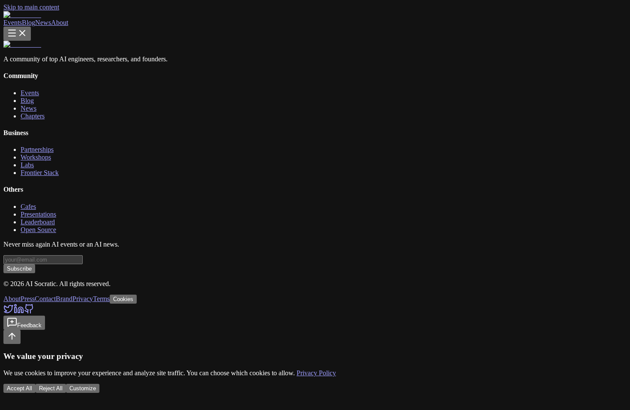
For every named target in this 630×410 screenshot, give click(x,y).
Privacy (82, 298)
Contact (45, 298)
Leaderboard (38, 222)
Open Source (38, 229)
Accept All (19, 388)
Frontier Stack (40, 172)
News (43, 22)
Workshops (36, 157)
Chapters (33, 116)
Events (12, 22)
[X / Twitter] (8, 311)
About (59, 22)
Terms (101, 298)
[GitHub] (29, 311)
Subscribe (19, 268)
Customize (82, 388)
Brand (64, 298)
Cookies (123, 299)
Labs (27, 165)
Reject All (51, 388)
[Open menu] (17, 34)
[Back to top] (12, 337)
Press (28, 298)
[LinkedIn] (19, 311)
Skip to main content (31, 7)
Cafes (28, 206)
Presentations (38, 214)
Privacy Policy (316, 373)
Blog (28, 22)
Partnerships (37, 149)
